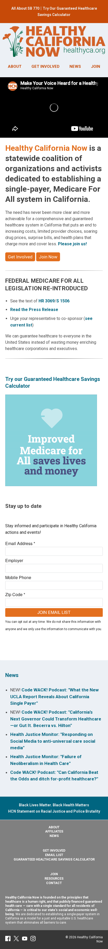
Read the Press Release (34, 309)
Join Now (48, 256)
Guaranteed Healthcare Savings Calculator (54, 859)
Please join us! (72, 243)
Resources (54, 878)
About (54, 827)
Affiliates (54, 831)
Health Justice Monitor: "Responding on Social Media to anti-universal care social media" (52, 741)
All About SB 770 (25, 8)
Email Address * (20, 543)
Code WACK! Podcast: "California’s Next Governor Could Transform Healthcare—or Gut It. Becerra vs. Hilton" (55, 718)
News (12, 675)
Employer (14, 560)
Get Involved (20, 256)
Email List (54, 855)
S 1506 (62, 300)
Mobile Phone (18, 577)
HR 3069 (47, 300)
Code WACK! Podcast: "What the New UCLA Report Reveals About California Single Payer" (54, 696)
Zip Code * (15, 594)
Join (54, 874)
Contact (54, 883)
